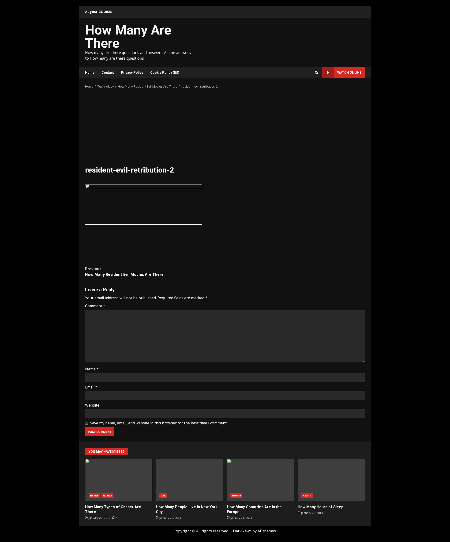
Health (94, 495)
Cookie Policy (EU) (164, 72)
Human (107, 495)
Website (92, 405)
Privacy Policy (132, 72)
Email (91, 387)
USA (163, 495)
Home (89, 72)
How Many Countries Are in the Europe (260, 480)
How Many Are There (128, 36)
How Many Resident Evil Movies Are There (124, 271)
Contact (107, 72)
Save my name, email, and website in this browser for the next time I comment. (158, 423)
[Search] (316, 72)
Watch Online (349, 72)
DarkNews (242, 531)
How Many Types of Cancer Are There (118, 480)
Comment (95, 305)
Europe (236, 495)
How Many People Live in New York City (189, 480)
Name (92, 369)
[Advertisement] (225, 130)
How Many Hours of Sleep (331, 480)
